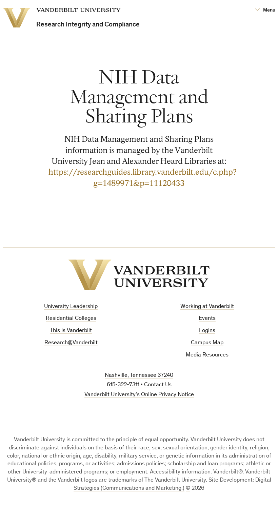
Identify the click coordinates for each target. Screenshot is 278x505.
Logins (207, 331)
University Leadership (71, 307)
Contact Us (158, 385)
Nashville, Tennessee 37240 (139, 375)
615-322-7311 (123, 385)
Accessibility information (180, 472)
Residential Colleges (71, 319)
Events (207, 319)
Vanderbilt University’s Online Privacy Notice (139, 395)
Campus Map (207, 343)
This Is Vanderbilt (71, 331)
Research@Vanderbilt (71, 343)
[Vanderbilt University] (139, 274)
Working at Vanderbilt (207, 307)
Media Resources (207, 355)
